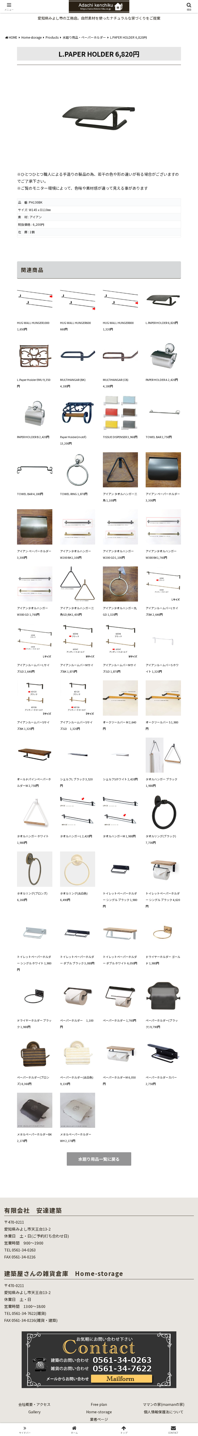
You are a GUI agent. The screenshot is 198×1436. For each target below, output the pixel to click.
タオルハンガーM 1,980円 (119, 836)
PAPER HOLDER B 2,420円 (33, 437)
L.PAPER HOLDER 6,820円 (162, 323)
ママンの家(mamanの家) (163, 1404)
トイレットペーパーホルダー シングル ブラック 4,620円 (163, 899)
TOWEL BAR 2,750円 (159, 437)
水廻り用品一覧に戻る (99, 1159)
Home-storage (99, 1411)
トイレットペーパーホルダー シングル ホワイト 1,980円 (34, 963)
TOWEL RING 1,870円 (73, 494)
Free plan (99, 1404)
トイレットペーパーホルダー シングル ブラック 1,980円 (120, 899)
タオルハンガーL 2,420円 (76, 836)
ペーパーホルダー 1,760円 (119, 1020)
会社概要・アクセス (34, 1404)
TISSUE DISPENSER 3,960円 (120, 437)
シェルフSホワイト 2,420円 (120, 779)
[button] (182, 944)
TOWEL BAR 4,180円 (30, 494)
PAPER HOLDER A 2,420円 (162, 380)
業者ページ (99, 1419)
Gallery (34, 1411)
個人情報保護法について (164, 1411)
